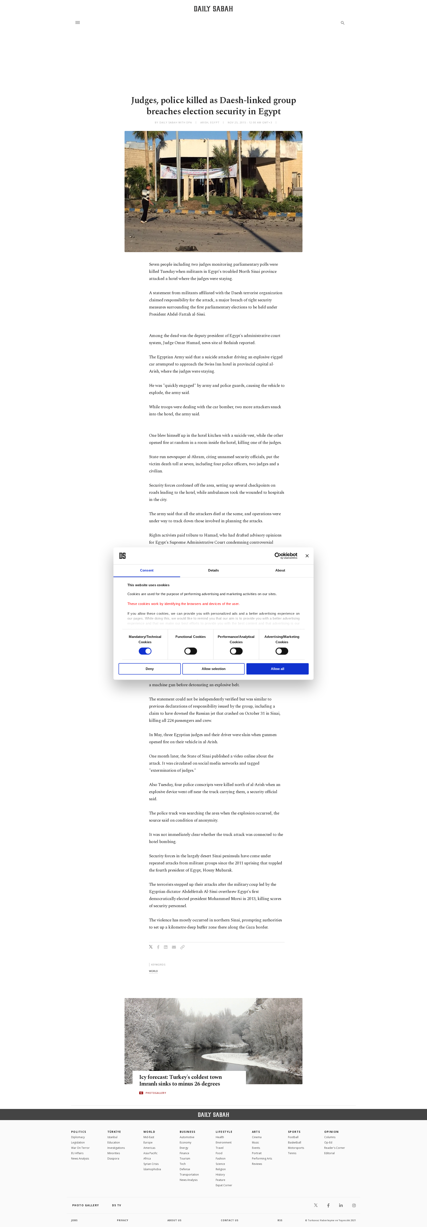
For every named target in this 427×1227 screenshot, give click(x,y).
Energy (184, 1148)
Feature (220, 1180)
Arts (256, 1132)
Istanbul (112, 1137)
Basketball (294, 1142)
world (153, 971)
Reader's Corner (334, 1148)
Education (113, 1142)
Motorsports (296, 1148)
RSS (280, 1220)
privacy (122, 1220)
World (149, 1132)
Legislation (78, 1142)
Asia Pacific (150, 1153)
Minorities (113, 1153)
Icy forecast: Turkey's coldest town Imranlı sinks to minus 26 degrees (180, 1080)
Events (256, 1148)
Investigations (116, 1148)
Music (255, 1142)
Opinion (331, 1132)
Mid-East (148, 1137)
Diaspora (113, 1158)
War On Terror (80, 1148)
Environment (224, 1142)
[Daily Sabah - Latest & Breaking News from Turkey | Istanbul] (213, 8)
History (220, 1174)
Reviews (257, 1164)
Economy (185, 1142)
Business (187, 1132)
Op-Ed (328, 1142)
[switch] (190, 651)
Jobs (74, 1220)
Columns (329, 1137)
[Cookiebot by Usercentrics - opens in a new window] (277, 555)
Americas (149, 1148)
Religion (221, 1169)
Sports (294, 1132)
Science (220, 1164)
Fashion (221, 1158)
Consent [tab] (146, 570)
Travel (220, 1148)
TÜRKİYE (114, 1132)
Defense (185, 1169)
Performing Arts (262, 1158)
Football (293, 1137)
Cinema (257, 1137)
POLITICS (78, 1132)
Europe (148, 1142)
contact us (229, 1220)
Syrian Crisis (151, 1164)
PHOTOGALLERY (156, 1092)
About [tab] (280, 570)
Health (220, 1137)
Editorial (329, 1153)
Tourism (185, 1158)
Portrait (257, 1153)
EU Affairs (77, 1153)
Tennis (292, 1153)
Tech (183, 1164)
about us (174, 1220)
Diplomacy (78, 1137)
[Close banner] (307, 555)
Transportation (189, 1174)
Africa (147, 1158)
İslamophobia (152, 1169)
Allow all (277, 669)
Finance (184, 1153)
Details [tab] (213, 570)
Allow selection (214, 669)
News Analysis (80, 1158)
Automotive (187, 1137)
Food (219, 1153)
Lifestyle (224, 1132)
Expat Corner (224, 1185)
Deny (150, 669)
